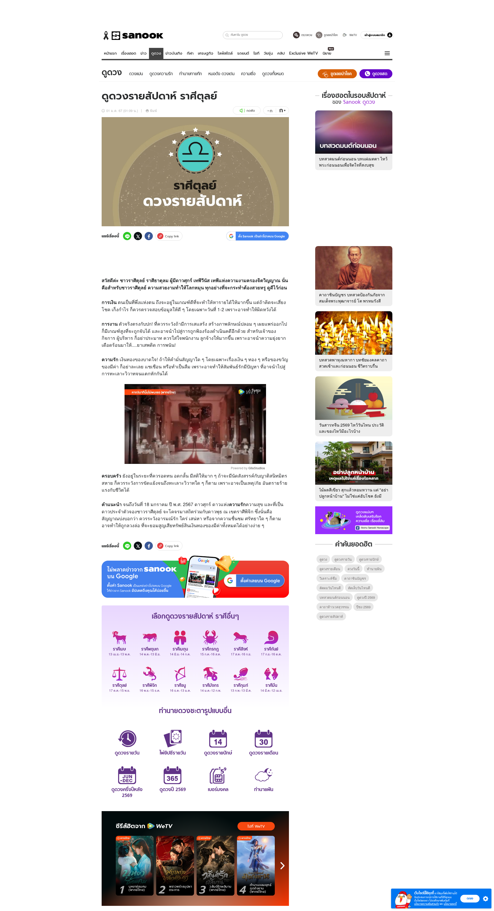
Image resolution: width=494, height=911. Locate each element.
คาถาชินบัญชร (355, 578)
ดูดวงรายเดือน (330, 568)
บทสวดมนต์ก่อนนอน (335, 597)
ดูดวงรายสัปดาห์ (331, 616)
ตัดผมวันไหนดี (330, 587)
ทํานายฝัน (374, 568)
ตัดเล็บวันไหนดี (359, 587)
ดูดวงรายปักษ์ (369, 559)
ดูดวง (156, 53)
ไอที (256, 53)
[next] (282, 866)
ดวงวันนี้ (353, 568)
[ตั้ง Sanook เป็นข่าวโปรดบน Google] (195, 577)
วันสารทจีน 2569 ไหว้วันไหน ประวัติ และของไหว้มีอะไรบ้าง (351, 428)
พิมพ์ (153, 110)
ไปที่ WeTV (256, 826)
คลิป (281, 53)
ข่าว (143, 53)
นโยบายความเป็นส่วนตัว (426, 904)
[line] (127, 236)
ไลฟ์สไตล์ (225, 53)
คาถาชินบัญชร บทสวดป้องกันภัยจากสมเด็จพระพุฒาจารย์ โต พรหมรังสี (352, 298)
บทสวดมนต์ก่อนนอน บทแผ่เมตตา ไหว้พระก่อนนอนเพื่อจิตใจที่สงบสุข (353, 162)
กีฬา (190, 53)
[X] (138, 236)
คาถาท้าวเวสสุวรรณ (334, 606)
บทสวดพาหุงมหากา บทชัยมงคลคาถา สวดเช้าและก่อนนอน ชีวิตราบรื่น (353, 363)
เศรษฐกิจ (205, 53)
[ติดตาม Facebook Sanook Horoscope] (353, 519)
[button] (227, 35)
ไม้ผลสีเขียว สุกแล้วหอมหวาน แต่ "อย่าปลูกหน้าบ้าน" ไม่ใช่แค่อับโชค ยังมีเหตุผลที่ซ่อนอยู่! (353, 496)
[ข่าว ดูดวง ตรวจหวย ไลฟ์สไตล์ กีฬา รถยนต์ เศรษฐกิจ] (132, 35)
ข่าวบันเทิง (173, 53)
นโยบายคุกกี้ (450, 904)
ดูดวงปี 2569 (366, 597)
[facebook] (149, 236)
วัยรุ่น (268, 53)
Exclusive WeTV (303, 53)
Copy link (172, 236)
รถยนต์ (243, 53)
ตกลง (470, 898)
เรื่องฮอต (128, 53)
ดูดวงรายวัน (343, 559)
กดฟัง (250, 110)
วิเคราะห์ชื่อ (328, 578)
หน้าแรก (110, 53)
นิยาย (327, 53)
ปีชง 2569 (363, 606)
